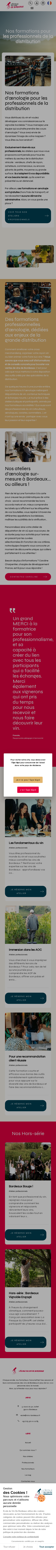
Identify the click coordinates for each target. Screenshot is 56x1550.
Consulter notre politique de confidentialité (21, 1537)
